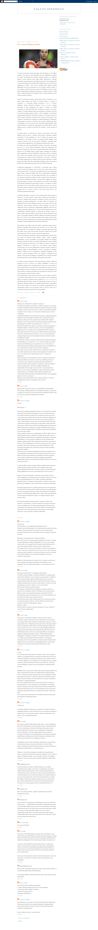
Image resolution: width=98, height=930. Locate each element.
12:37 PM (19, 517)
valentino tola (23, 401)
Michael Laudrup (46, 105)
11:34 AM (19, 760)
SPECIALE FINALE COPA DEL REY (69, 38)
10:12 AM (19, 396)
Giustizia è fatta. (64, 34)
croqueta (47, 103)
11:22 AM (19, 862)
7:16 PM (38, 292)
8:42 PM (19, 698)
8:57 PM (19, 717)
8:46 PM (19, 382)
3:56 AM (19, 827)
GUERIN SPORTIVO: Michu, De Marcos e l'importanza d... (70, 62)
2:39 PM (19, 914)
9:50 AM (19, 818)
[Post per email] (42, 292)
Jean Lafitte (22, 822)
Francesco (21, 386)
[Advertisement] (37, 27)
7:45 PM (19, 795)
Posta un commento (24, 918)
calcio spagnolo (49, 8)
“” (50, 279)
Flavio (21, 721)
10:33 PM (19, 611)
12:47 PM (19, 785)
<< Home (19, 921)
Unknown (21, 301)
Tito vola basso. (64, 36)
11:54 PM (19, 878)
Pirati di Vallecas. (64, 32)
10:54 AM (19, 895)
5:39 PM (19, 646)
